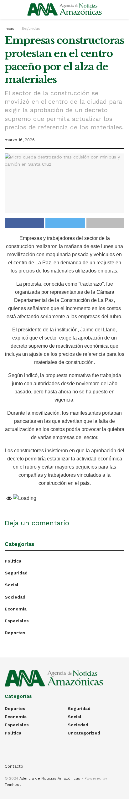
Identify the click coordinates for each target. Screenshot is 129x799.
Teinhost (13, 784)
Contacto (14, 766)
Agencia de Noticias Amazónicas (49, 778)
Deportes (15, 632)
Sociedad (15, 596)
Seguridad (31, 28)
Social (11, 584)
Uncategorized (84, 732)
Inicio (9, 28)
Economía (16, 608)
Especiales (17, 620)
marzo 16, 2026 (20, 139)
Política (13, 560)
